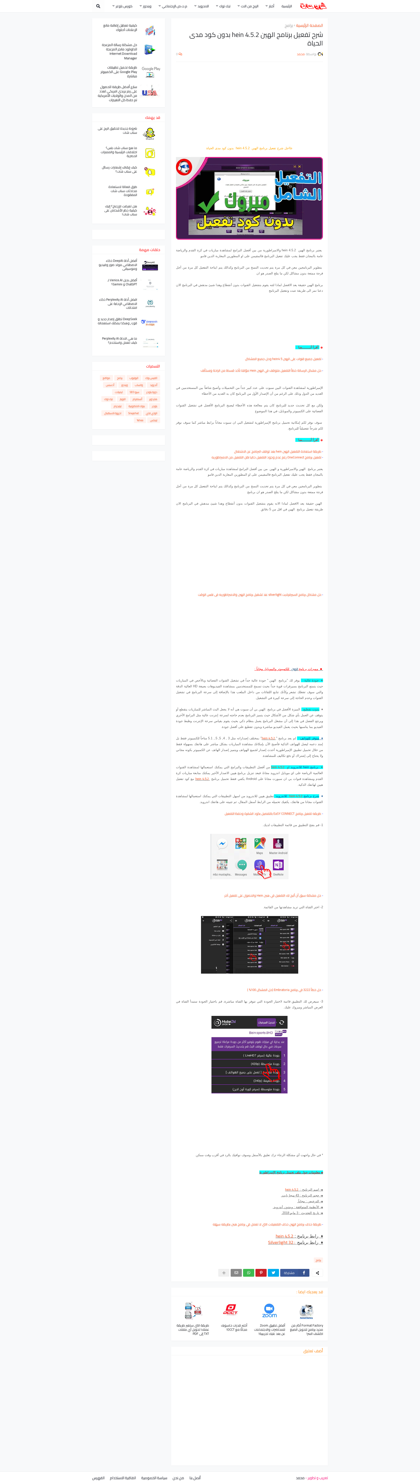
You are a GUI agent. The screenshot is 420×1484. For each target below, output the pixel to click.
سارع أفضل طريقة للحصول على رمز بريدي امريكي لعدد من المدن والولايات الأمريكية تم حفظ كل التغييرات (117, 93)
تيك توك (108, 399)
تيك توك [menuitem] (224, 6)
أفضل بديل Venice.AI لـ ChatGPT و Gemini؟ (122, 282)
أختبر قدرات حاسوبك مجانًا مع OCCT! (234, 1327)
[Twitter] (273, 1273)
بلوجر (154, 406)
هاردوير (153, 399)
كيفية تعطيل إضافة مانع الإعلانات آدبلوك (120, 27)
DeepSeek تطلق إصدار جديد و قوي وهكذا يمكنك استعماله (117, 321)
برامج (289, 25)
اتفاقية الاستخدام (123, 1477)
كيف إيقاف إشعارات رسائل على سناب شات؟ (119, 169)
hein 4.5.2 (268, 738)
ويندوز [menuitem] (147, 6)
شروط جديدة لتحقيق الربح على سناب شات (117, 130)
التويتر (123, 399)
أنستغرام (137, 399)
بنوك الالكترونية (137, 406)
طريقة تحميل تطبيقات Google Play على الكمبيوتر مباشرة (119, 72)
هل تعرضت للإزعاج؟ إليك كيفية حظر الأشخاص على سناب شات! (120, 210)
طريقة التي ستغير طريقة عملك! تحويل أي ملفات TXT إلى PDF (192, 1329)
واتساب (139, 385)
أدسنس (110, 385)
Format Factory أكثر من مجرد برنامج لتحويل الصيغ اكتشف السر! (306, 1329)
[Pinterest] (261, 1273)
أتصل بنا (195, 1477)
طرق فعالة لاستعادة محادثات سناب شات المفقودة (122, 191)
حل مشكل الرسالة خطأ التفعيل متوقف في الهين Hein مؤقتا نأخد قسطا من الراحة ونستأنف (261, 370)
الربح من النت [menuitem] (249, 6)
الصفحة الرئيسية (309, 25)
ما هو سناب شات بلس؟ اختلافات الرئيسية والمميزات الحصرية (119, 152)
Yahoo (140, 420)
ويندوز (124, 385)
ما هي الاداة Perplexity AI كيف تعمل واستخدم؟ (119, 340)
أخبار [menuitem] (271, 6)
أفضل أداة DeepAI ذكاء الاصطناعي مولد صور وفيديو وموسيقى (118, 265)
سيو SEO (134, 392)
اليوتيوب (134, 377)
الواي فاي (151, 413)
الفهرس (98, 1477)
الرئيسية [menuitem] (286, 6)
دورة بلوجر (151, 392)
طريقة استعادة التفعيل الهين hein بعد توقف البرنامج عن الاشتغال (277, 451)
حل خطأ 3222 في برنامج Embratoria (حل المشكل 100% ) (284, 990)
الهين (295, 669)
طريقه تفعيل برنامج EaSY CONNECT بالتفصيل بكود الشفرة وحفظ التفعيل (273, 813)
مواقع (106, 377)
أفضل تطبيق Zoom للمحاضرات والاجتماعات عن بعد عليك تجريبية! (269, 1329)
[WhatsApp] (248, 1273)
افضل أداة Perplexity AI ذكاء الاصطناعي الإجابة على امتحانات (118, 303)
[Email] (236, 1273)
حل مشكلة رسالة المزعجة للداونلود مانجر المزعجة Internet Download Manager (119, 51)
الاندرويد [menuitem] (203, 6)
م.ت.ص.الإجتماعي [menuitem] (174, 6)
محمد (300, 1477)
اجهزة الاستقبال (112, 413)
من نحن (178, 1477)
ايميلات (119, 392)
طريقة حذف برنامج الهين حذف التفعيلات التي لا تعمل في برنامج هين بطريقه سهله (267, 1224)
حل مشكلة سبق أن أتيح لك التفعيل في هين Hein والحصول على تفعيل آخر (272, 895)
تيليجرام (118, 406)
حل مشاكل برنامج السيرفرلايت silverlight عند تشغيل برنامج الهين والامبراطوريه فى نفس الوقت (259, 594)
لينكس (153, 420)
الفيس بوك (151, 377)
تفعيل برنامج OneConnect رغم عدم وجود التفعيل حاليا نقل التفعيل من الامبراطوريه (266, 457)
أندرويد (153, 385)
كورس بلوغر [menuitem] (124, 6)
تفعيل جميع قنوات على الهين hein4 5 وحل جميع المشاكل (282, 359)
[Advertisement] (249, 101)
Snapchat (133, 413)
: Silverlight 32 (282, 1242)
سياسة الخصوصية (154, 1477)
